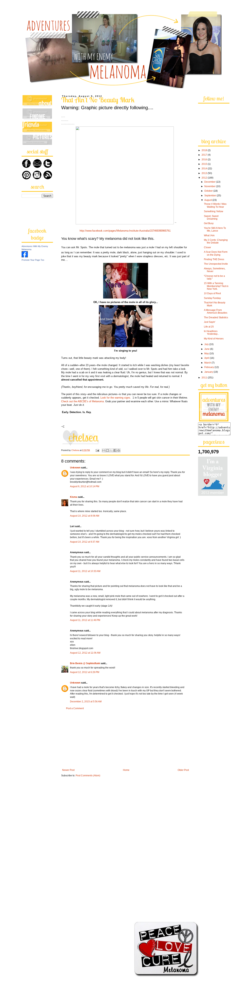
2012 (205, 177)
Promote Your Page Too (33, 260)
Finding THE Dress (214, 259)
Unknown (75, 467)
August (208, 200)
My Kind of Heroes (214, 338)
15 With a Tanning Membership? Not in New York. (216, 286)
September (210, 195)
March (208, 362)
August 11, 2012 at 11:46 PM (85, 620)
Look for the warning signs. (116, 397)
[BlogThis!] (107, 450)
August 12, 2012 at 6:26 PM (84, 672)
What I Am (209, 235)
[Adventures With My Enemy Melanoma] (25, 256)
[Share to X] (111, 450)
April (207, 358)
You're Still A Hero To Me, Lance (215, 229)
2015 (205, 164)
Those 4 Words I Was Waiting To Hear (215, 205)
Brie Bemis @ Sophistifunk (85, 663)
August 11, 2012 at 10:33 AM (85, 571)
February (209, 367)
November (210, 186)
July (206, 344)
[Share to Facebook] (115, 450)
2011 (205, 377)
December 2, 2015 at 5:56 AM (86, 701)
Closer (207, 247)
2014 (205, 168)
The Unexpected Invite (216, 263)
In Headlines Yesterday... (211, 332)
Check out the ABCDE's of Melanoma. (83, 401)
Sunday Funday (212, 298)
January (209, 372)
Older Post (183, 770)
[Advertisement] (125, 739)
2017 (205, 154)
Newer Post (68, 770)
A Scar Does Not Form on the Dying (215, 253)
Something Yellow (213, 211)
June (207, 349)
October (208, 190)
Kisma (73, 497)
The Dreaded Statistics (216, 317)
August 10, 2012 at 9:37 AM (84, 541)
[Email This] (104, 450)
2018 (205, 150)
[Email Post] (97, 450)
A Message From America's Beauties (215, 311)
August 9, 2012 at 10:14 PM (84, 486)
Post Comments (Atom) (88, 775)
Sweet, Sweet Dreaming (211, 217)
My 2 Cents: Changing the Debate (216, 241)
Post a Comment (75, 708)
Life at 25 (209, 326)
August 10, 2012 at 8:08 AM (84, 515)
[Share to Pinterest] (119, 450)
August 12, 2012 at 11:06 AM (85, 652)
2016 (205, 159)
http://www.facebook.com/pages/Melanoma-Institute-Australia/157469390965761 (125, 230)
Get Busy (209, 223)
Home (126, 770)
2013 (205, 173)
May (206, 353)
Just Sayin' (209, 322)
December (210, 181)
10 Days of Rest (212, 293)
